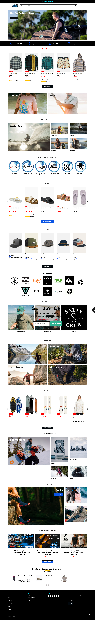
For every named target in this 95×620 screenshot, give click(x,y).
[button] (48, 308)
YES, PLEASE (56, 323)
